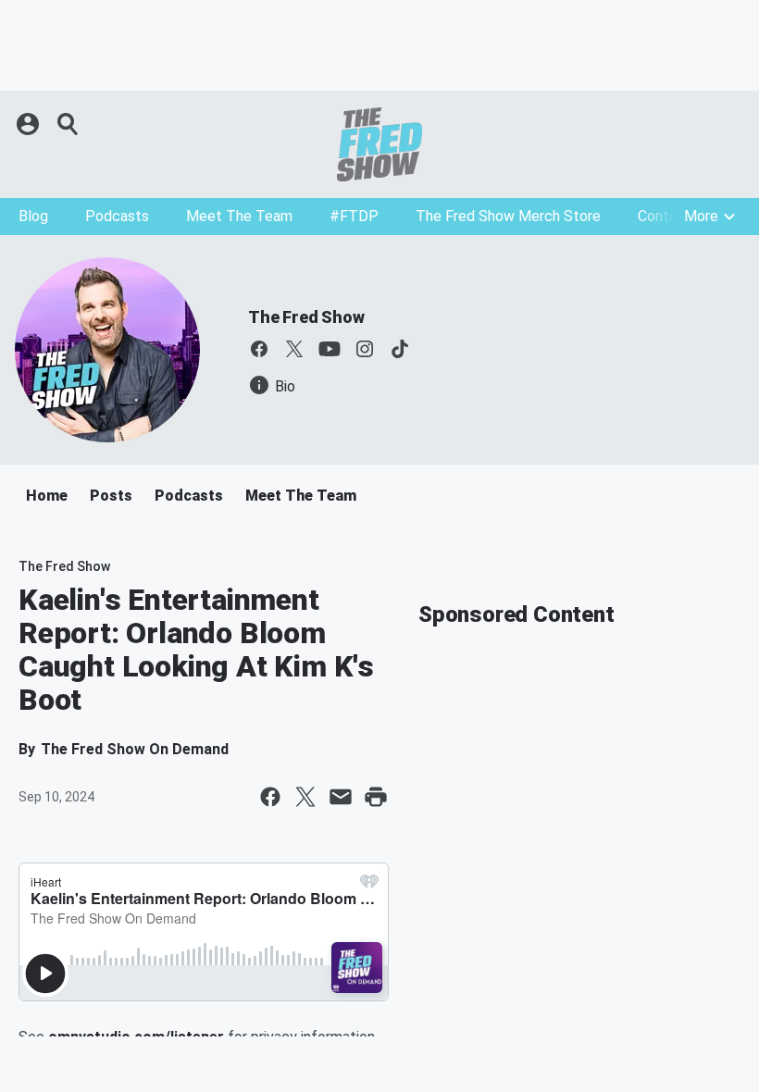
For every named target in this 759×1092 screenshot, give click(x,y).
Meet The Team (239, 216)
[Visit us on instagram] (365, 349)
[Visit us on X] (294, 349)
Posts (111, 495)
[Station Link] (379, 144)
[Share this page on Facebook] (270, 797)
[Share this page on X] (305, 797)
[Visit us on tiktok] (400, 349)
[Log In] (30, 124)
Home (47, 495)
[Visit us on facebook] (259, 349)
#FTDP (354, 216)
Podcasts (117, 216)
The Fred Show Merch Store (508, 216)
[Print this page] (376, 797)
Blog (33, 216)
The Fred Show (306, 317)
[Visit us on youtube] (329, 349)
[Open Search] (68, 124)
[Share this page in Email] (341, 797)
